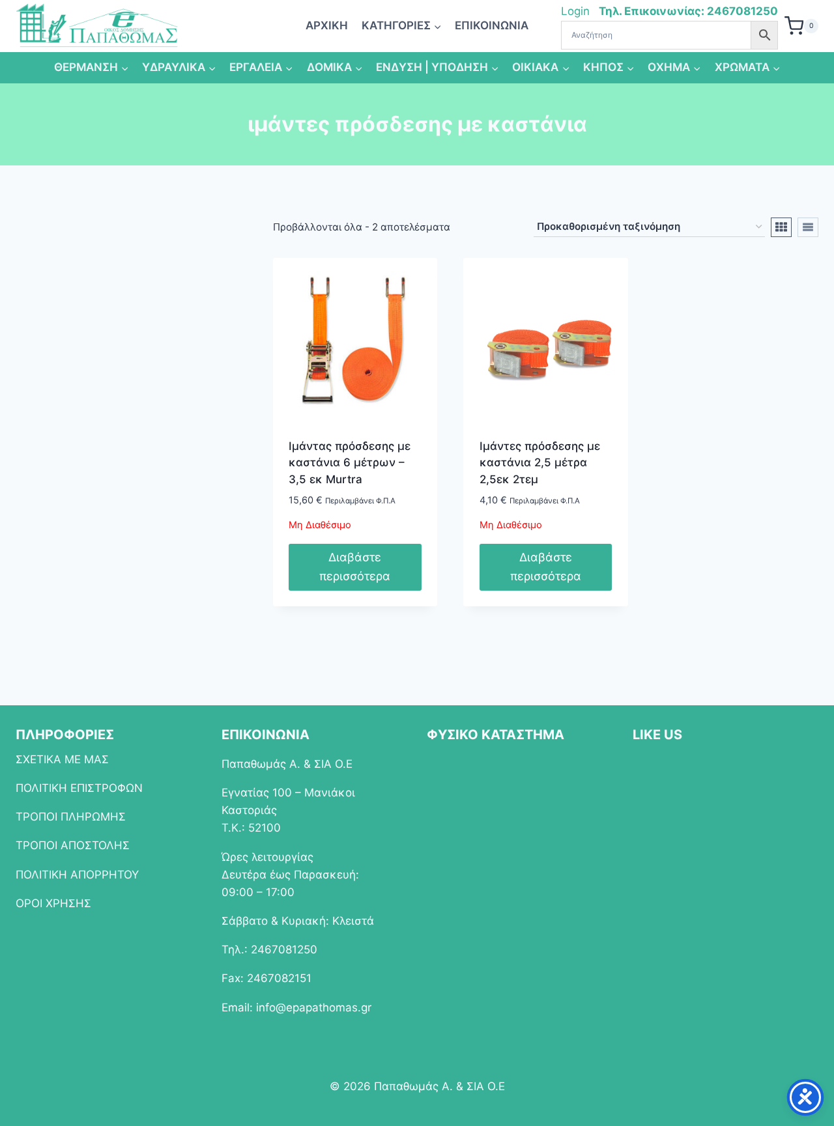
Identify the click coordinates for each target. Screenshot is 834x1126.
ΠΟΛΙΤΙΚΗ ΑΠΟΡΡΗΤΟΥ (77, 874)
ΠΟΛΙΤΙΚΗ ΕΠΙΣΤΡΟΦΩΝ (79, 788)
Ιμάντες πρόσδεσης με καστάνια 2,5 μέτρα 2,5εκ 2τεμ (540, 463)
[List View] (808, 227)
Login (577, 11)
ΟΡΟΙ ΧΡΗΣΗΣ (53, 903)
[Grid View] (781, 227)
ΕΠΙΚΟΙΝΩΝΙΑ (491, 25)
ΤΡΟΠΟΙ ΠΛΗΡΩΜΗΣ (71, 816)
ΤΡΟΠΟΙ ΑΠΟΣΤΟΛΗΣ (73, 845)
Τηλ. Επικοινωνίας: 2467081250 (688, 11)
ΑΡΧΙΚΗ (327, 25)
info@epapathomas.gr (313, 1007)
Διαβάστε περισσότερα (354, 566)
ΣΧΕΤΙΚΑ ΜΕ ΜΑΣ (62, 759)
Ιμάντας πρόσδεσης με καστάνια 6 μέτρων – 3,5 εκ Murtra (349, 463)
